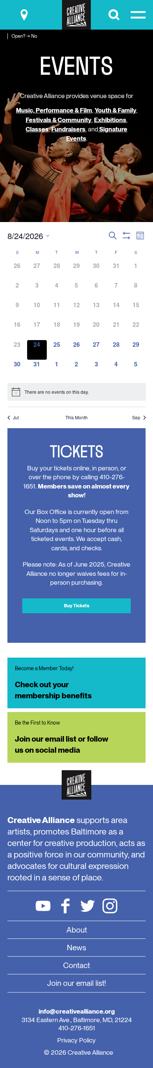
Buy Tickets (76, 605)
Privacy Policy (76, 1040)
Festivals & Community (58, 120)
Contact (76, 965)
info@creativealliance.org (77, 1011)
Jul (16, 417)
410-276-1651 (76, 1028)
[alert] (76, 392)
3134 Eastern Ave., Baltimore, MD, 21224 (77, 1020)
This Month (76, 417)
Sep (136, 417)
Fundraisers (68, 129)
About (76, 929)
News (76, 947)
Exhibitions (110, 120)
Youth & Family (115, 110)
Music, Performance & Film (54, 110)
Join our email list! (76, 983)
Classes (37, 129)
